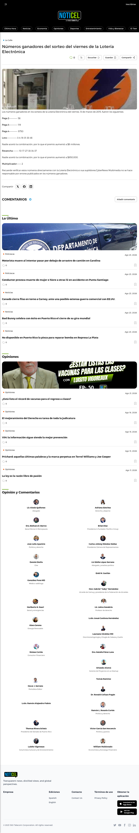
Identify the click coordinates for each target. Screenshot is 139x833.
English (52, 802)
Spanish (52, 798)
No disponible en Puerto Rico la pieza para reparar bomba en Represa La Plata (50, 337)
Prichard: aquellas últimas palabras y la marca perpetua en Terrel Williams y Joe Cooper (56, 456)
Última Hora (10, 28)
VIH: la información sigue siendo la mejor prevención (34, 437)
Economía (42, 28)
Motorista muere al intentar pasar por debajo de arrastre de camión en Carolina (51, 260)
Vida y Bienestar (116, 28)
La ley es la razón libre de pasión (22, 475)
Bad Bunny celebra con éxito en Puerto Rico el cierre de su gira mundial (46, 318)
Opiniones (58, 28)
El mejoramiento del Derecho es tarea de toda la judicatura (38, 418)
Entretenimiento (94, 28)
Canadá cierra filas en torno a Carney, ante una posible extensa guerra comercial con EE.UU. (58, 299)
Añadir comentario (126, 199)
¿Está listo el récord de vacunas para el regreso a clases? (36, 398)
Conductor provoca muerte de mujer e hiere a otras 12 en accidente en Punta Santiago (55, 279)
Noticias (27, 28)
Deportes (74, 28)
